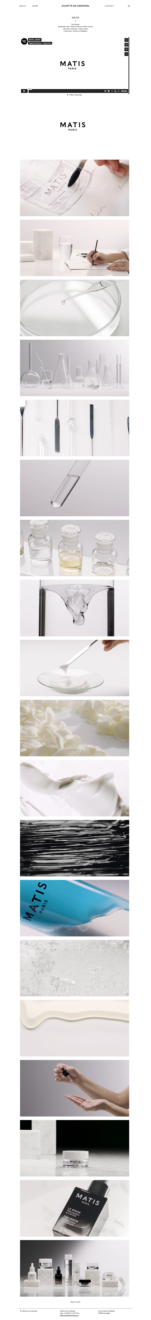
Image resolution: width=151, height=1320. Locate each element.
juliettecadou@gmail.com (69, 1315)
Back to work (75, 1302)
